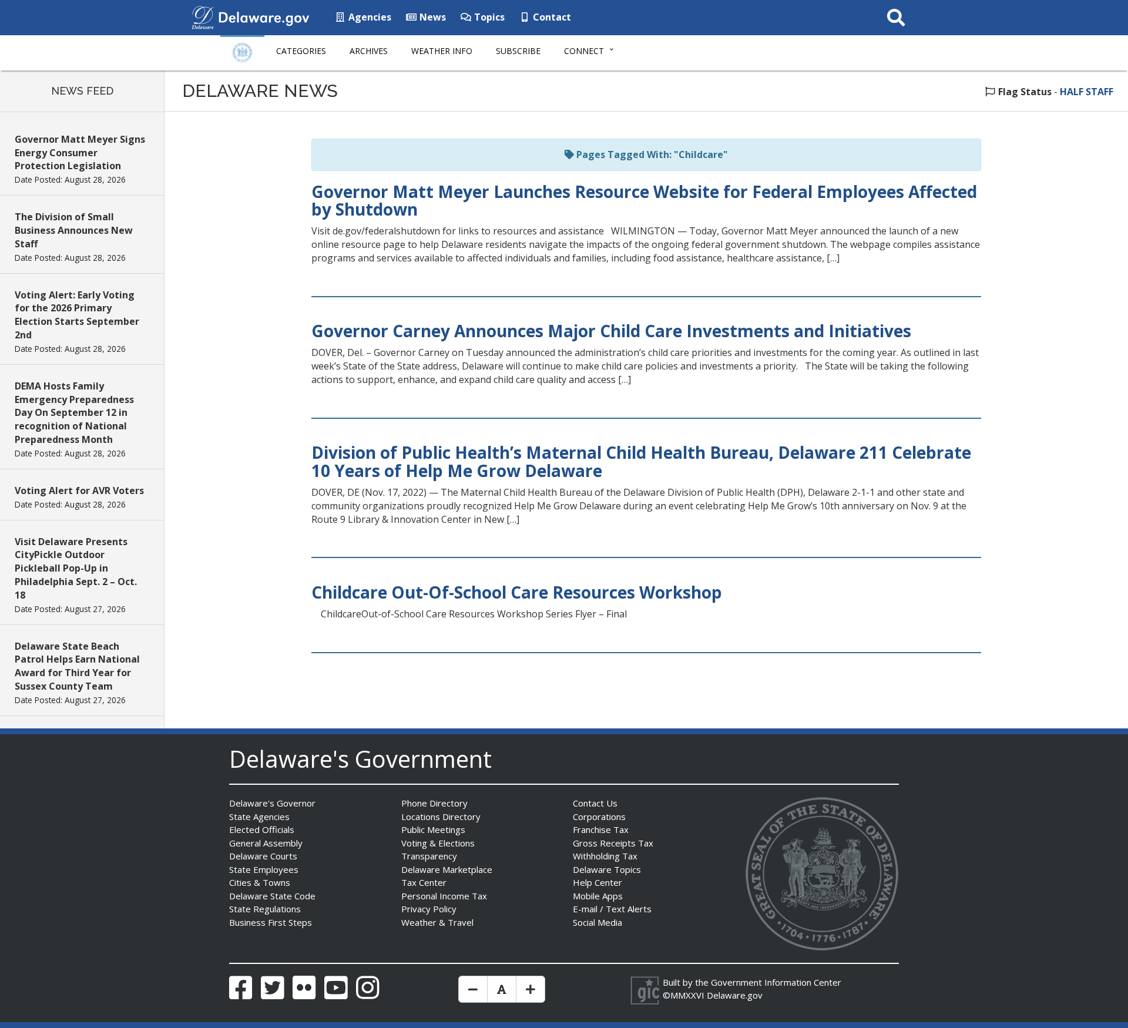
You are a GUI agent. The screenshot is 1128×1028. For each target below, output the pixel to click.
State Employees (263, 869)
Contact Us (595, 803)
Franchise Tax (601, 829)
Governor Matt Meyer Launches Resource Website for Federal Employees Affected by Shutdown (644, 200)
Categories (301, 50)
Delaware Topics (607, 869)
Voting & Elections (438, 843)
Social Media (597, 922)
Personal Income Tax (444, 896)
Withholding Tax (605, 856)
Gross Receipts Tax (613, 843)
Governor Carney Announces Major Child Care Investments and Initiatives (611, 331)
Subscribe (518, 50)
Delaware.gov (735, 995)
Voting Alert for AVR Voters (79, 490)
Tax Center (423, 882)
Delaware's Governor (272, 803)
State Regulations (265, 909)
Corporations (599, 816)
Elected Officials (261, 829)
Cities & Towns (259, 882)
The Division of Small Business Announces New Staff (74, 230)
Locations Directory (441, 816)
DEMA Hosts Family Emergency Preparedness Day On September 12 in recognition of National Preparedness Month (74, 412)
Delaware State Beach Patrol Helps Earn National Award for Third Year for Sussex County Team (77, 666)
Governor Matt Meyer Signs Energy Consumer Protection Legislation (80, 153)
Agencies (368, 17)
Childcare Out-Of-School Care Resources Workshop (516, 592)
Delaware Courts (263, 856)
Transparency (429, 856)
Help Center (597, 882)
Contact (551, 17)
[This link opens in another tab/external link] (202, 16)
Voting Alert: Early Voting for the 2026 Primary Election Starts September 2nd (77, 315)
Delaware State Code (272, 896)
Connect (584, 50)
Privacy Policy (428, 909)
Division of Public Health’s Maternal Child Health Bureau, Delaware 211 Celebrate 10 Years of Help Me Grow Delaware (641, 461)
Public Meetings (433, 829)
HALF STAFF (1086, 91)
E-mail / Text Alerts (612, 909)
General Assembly (266, 843)
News (431, 17)
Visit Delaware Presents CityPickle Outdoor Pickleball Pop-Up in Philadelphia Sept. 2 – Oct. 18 (76, 568)
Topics (488, 17)
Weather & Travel (437, 922)
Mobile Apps (598, 896)
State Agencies (259, 816)
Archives (369, 50)
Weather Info (441, 50)
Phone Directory (434, 803)
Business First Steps (270, 922)
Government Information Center (776, 982)
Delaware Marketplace (446, 869)
